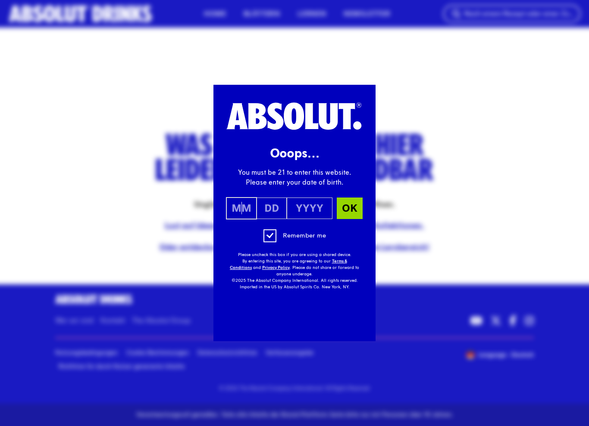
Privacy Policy (276, 267)
